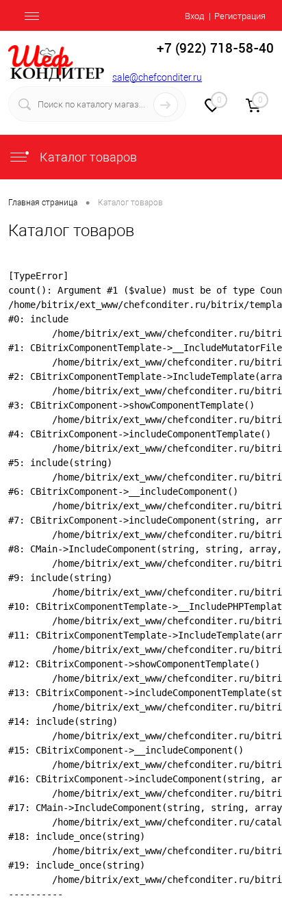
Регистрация (240, 16)
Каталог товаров (87, 157)
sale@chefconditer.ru (157, 77)
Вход (194, 16)
